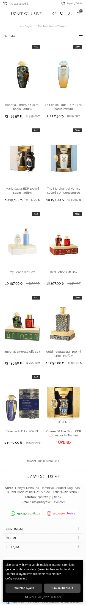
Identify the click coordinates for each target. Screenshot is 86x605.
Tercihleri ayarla (23, 588)
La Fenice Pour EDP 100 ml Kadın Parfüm (64, 107)
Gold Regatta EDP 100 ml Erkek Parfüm (63, 353)
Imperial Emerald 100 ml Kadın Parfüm (22, 107)
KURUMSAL (15, 529)
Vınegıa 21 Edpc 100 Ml (22, 431)
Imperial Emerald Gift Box (22, 351)
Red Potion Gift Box (63, 272)
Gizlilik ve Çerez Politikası (45, 597)
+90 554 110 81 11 (28, 513)
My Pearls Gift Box (22, 272)
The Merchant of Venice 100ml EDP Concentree (63, 190)
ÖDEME (11, 538)
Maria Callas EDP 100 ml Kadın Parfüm (22, 190)
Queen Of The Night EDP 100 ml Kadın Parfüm (63, 433)
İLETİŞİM (12, 547)
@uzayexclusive (64, 513)
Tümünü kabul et (62, 588)
